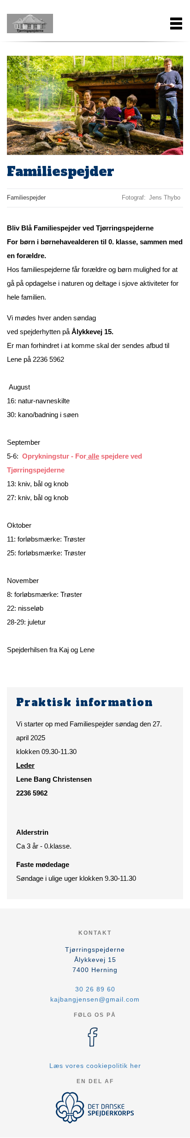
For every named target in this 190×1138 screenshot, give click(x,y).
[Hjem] (30, 23)
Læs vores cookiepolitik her (95, 1065)
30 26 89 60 (95, 989)
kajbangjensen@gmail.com (95, 999)
